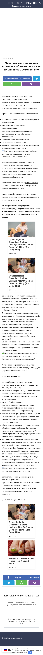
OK (30, 652)
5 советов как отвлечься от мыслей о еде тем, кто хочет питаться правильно (21, 604)
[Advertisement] (21, 34)
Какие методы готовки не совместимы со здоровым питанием (20, 197)
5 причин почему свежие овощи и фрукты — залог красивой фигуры (20, 185)
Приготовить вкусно (21, 3)
